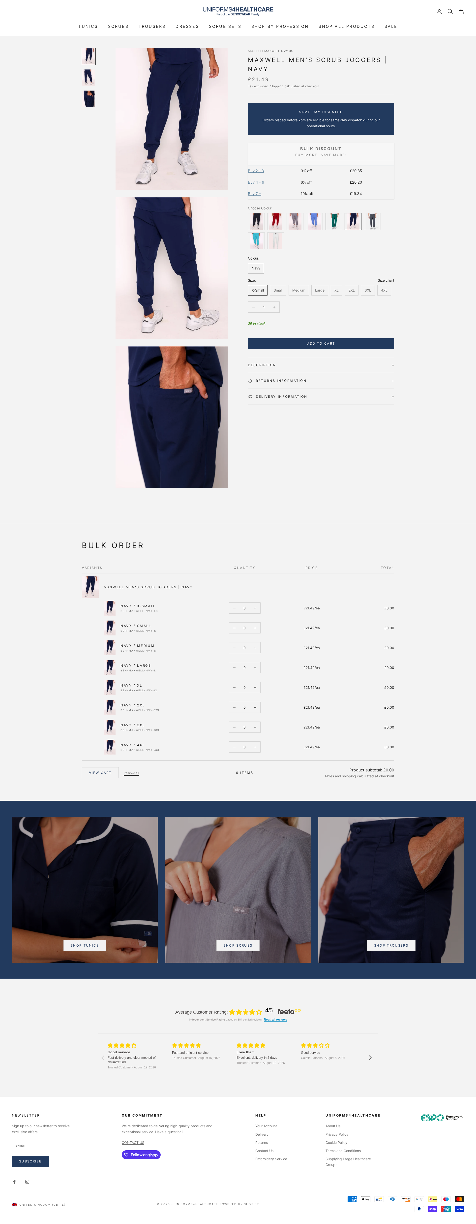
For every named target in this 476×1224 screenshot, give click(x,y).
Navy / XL (131, 685)
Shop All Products (346, 26)
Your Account (266, 1126)
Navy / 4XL (132, 745)
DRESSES (187, 26)
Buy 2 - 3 (256, 171)
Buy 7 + (254, 193)
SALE (391, 26)
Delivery (261, 1134)
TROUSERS (152, 26)
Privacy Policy (337, 1134)
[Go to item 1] (89, 56)
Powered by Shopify (239, 1204)
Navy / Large (135, 665)
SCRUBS (118, 26)
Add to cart (321, 344)
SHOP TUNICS (85, 945)
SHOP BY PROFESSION (280, 26)
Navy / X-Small (138, 606)
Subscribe (30, 1161)
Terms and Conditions (343, 1151)
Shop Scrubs (238, 945)
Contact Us (264, 1151)
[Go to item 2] (89, 77)
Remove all (131, 773)
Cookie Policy (336, 1142)
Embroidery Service (271, 1159)
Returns (261, 1142)
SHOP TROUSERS (391, 945)
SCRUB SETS (225, 26)
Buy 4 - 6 (256, 182)
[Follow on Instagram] (27, 1181)
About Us (333, 1126)
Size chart (386, 280)
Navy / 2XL (132, 705)
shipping (349, 776)
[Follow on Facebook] (14, 1181)
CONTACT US (133, 1142)
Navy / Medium (137, 646)
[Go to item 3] (89, 98)
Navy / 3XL (132, 725)
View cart (100, 773)
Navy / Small (135, 626)
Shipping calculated (285, 86)
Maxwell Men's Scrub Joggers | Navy (148, 587)
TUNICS (88, 26)
